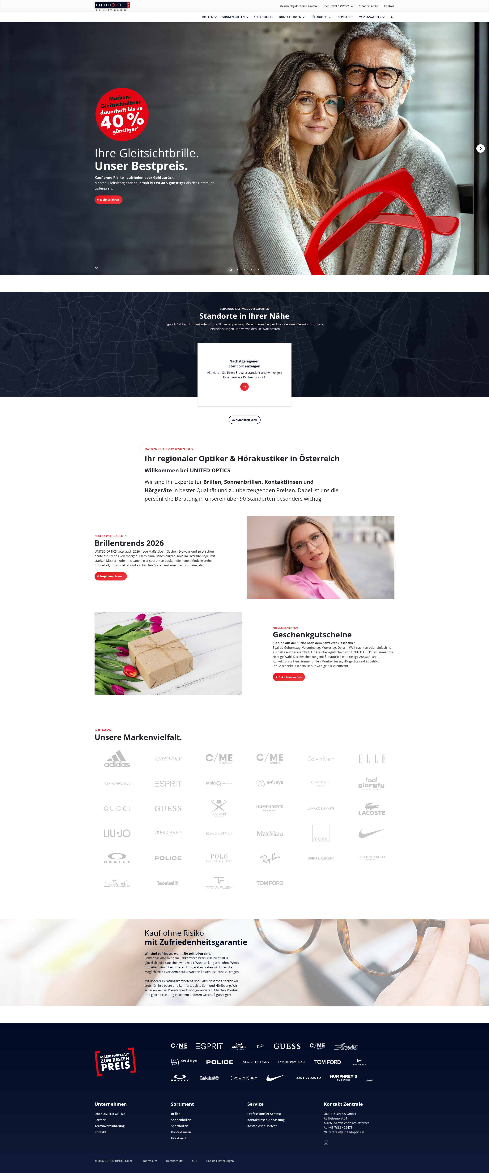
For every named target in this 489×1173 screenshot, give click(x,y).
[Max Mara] (270, 833)
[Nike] (372, 833)
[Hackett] (219, 808)
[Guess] (168, 808)
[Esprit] (168, 783)
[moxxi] (321, 833)
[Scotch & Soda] (372, 858)
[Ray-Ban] (270, 858)
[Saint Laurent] (321, 858)
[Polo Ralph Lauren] (219, 858)
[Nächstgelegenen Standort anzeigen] (244, 387)
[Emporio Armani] (117, 783)
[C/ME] (219, 758)
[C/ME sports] (270, 758)
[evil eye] (270, 783)
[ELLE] (372, 758)
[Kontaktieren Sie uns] (481, 1150)
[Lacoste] (372, 808)
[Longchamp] (168, 833)
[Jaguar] (321, 808)
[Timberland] (168, 883)
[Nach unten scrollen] (96, 267)
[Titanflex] (219, 883)
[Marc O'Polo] (219, 833)
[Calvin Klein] (321, 758)
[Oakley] (117, 858)
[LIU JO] (117, 833)
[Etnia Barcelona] (219, 783)
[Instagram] (326, 1142)
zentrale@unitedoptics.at (346, 1132)
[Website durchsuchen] (391, 17)
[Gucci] (117, 808)
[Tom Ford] (270, 883)
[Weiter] (480, 148)
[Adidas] (117, 758)
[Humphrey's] (270, 808)
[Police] (168, 858)
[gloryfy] (372, 783)
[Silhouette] (117, 883)
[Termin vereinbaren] (481, 1162)
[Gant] (321, 783)
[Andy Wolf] (168, 758)
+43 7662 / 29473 (340, 1127)
